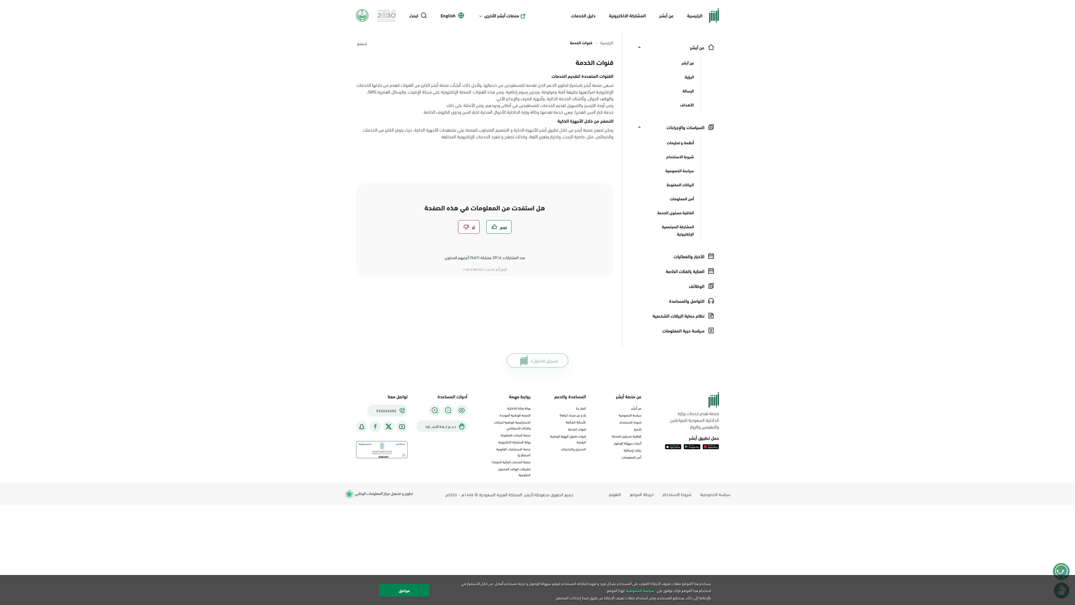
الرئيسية (694, 15)
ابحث (413, 15)
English (448, 15)
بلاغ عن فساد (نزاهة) (573, 415)
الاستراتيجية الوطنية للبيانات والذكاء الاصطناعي (512, 425)
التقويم (615, 494)
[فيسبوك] (375, 426)
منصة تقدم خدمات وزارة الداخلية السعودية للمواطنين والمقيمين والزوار (694, 420)
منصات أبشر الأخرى (501, 15)
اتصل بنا (581, 408)
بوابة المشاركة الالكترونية (514, 442)
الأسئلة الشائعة (576, 422)
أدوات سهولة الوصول (627, 443)
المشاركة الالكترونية (627, 15)
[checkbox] (498, 227)
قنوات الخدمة (577, 429)
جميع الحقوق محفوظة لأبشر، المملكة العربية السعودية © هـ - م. (509, 494)
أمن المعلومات (631, 457)
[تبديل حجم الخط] (448, 410)
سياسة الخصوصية (630, 415)
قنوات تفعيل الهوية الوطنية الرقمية (568, 439)
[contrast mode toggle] (461, 410)
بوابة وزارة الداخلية (519, 408)
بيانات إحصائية (632, 450)
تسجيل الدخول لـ (544, 360)
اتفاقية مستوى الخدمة (626, 436)
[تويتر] (388, 426)
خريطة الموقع (641, 494)
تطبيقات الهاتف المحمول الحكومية (514, 472)
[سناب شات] (361, 426)
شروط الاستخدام (630, 422)
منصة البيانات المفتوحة (516, 435)
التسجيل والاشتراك (573, 449)
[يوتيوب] (402, 426)
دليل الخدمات (583, 15)
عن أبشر (666, 15)
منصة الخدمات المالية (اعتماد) (511, 462)
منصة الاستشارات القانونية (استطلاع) (513, 452)
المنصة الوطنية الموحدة (515, 415)
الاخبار (637, 429)
